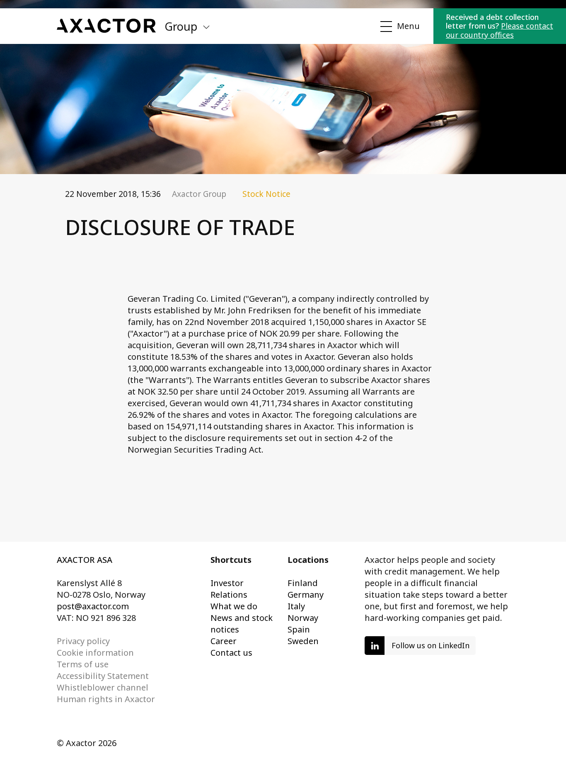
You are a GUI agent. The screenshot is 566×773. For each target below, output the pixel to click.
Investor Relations (228, 588)
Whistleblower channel (102, 687)
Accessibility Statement (103, 675)
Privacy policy (83, 641)
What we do (233, 606)
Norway (303, 617)
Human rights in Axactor (106, 699)
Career (223, 641)
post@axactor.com (93, 606)
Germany (306, 594)
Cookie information (95, 652)
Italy (296, 606)
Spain (299, 629)
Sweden (303, 641)
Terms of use (83, 664)
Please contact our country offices (499, 30)
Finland (303, 583)
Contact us (231, 652)
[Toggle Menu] (398, 26)
